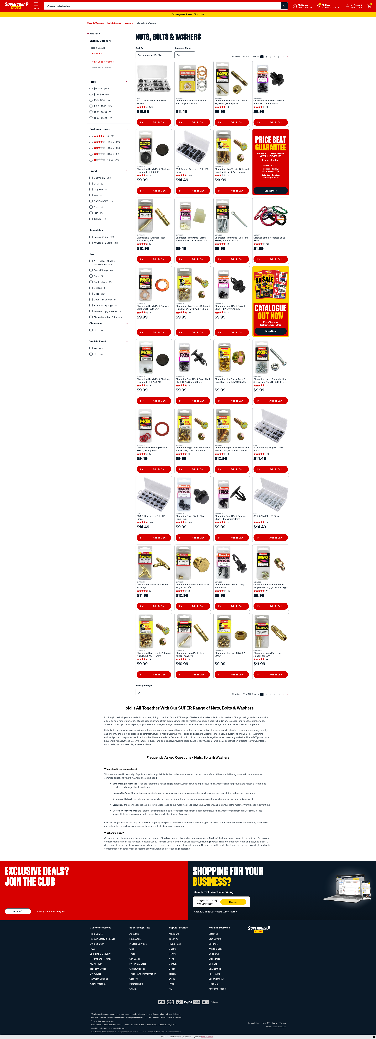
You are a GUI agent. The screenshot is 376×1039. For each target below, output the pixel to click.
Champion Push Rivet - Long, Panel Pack (230, 586)
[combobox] (154, 54)
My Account (96, 963)
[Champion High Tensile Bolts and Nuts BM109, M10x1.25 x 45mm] (232, 426)
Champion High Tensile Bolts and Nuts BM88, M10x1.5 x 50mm (232, 170)
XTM (171, 958)
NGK (171, 988)
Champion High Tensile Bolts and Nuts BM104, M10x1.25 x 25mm (193, 307)
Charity (133, 988)
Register (233, 901)
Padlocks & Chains (101, 67)
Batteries (213, 933)
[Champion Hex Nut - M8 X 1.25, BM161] (232, 631)
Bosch (172, 968)
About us (134, 933)
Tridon (172, 973)
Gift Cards (134, 958)
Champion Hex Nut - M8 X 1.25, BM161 (231, 654)
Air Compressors (217, 988)
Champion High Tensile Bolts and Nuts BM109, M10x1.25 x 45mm (232, 449)
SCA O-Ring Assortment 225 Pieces (151, 102)
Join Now (16, 911)
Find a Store (135, 938)
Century (173, 963)
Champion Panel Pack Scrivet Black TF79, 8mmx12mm (269, 102)
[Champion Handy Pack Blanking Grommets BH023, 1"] (154, 147)
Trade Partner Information (142, 973)
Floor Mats (214, 983)
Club (131, 948)
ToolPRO (173, 938)
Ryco (171, 983)
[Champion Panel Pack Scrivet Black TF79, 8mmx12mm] (271, 79)
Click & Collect (137, 968)
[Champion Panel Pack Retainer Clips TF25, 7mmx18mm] (232, 494)
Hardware (97, 53)
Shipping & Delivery (100, 953)
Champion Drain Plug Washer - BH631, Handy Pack (152, 449)
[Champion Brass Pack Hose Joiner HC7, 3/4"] (271, 631)
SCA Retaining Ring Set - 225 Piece (268, 449)
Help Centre (96, 933)
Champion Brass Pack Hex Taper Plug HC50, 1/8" (193, 586)
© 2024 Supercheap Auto (276, 1026)
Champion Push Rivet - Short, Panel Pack (191, 517)
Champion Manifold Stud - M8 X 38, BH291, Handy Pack (231, 102)
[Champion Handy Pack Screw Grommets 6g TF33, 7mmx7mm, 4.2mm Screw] (193, 216)
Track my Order (98, 968)
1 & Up (106, 160)
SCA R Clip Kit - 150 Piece (267, 516)
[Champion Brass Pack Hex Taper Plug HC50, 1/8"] (193, 563)
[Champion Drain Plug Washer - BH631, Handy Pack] (154, 426)
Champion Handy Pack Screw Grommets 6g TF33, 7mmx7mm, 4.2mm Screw (193, 239)
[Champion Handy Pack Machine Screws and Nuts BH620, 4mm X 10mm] (271, 357)
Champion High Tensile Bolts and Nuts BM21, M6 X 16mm (154, 654)
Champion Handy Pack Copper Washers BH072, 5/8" (153, 307)
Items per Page (182, 48)
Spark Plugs (215, 968)
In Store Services (138, 943)
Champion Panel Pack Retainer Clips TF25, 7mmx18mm (231, 517)
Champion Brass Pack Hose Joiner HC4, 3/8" (151, 239)
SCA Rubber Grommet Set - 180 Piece (192, 170)
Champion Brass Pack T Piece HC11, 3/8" (152, 586)
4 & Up (107, 142)
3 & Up (107, 148)
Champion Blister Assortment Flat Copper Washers (191, 102)
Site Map (283, 1023)
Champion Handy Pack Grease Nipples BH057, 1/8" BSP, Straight (271, 586)
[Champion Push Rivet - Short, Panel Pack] (193, 494)
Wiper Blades (216, 948)
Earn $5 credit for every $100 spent (188, 14)
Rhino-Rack (175, 943)
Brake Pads (214, 958)
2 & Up (106, 153)
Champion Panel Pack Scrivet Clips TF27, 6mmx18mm (230, 307)
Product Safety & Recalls (102, 938)
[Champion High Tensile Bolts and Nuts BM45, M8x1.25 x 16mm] (193, 426)
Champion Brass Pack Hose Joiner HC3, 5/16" (190, 654)
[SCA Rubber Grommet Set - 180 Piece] (193, 147)
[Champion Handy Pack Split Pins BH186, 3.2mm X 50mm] (232, 216)
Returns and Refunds (100, 958)
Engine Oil (214, 953)
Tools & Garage (97, 47)
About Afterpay (98, 983)
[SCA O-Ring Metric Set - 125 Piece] (154, 494)
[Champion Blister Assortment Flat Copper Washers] (193, 79)
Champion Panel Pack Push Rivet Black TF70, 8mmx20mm (193, 380)
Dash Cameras (216, 978)
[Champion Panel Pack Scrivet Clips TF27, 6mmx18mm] (232, 284)
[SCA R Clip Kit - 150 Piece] (271, 494)
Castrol (172, 948)
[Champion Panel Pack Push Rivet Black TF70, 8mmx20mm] (193, 357)
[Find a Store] (319, 6)
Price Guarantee (137, 963)
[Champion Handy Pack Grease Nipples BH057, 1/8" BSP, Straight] (271, 563)
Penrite (173, 953)
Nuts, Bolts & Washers (103, 61)
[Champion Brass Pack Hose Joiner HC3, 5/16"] (193, 631)
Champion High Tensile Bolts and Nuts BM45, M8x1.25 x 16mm (193, 449)
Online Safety (97, 943)
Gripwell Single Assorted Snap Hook (269, 239)
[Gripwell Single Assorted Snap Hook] (271, 216)
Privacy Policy (207, 1036)
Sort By (139, 48)
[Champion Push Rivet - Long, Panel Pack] (232, 563)
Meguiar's (174, 933)
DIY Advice (95, 973)
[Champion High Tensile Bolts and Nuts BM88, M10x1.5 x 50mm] (232, 147)
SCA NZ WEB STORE (331, 7)
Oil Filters (214, 943)
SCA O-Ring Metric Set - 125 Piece (151, 517)
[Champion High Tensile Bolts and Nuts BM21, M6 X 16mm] (154, 631)
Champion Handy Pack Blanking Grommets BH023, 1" (153, 170)
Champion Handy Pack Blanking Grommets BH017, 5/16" (153, 380)
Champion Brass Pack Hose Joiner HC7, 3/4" (268, 654)
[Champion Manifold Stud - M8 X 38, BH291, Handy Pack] (232, 79)
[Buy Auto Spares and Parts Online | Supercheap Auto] (16, 5)
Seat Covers (215, 938)
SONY (172, 978)
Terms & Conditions (269, 1023)
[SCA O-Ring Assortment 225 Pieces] (154, 79)
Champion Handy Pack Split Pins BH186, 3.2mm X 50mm (231, 239)
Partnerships (136, 983)
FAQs (92, 948)
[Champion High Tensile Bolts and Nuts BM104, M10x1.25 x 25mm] (193, 284)
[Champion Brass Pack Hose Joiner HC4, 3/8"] (154, 216)
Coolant (213, 963)
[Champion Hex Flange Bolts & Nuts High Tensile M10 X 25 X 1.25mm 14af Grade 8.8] (232, 357)
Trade (132, 953)
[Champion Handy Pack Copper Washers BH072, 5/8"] (154, 284)
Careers (133, 978)
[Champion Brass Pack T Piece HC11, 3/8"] (154, 563)
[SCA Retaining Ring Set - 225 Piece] (271, 426)
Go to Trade (229, 911)
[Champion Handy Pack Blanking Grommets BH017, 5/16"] (154, 357)
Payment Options (99, 978)
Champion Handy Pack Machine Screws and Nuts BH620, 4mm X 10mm (270, 380)
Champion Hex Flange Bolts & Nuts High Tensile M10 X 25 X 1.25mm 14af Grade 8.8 (230, 380)
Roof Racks (214, 973)
